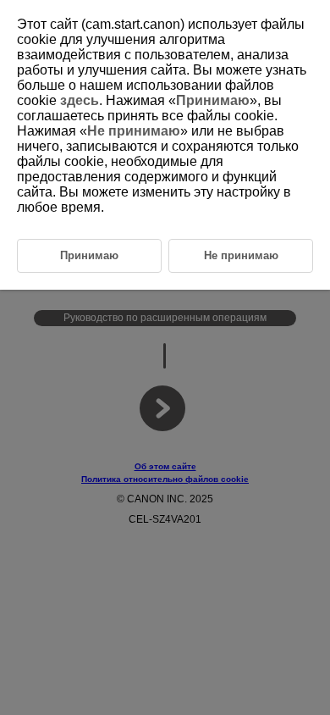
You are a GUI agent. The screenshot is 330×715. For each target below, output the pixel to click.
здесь (79, 100)
